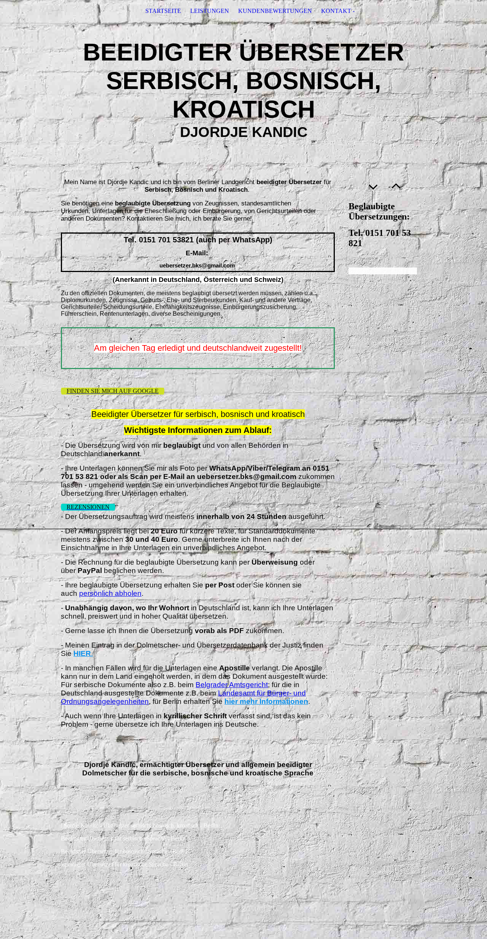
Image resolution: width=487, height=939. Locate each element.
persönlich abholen (110, 593)
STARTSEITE (163, 11)
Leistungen (209, 11)
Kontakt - (338, 11)
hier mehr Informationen (266, 701)
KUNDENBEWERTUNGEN (275, 11)
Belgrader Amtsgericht (232, 685)
